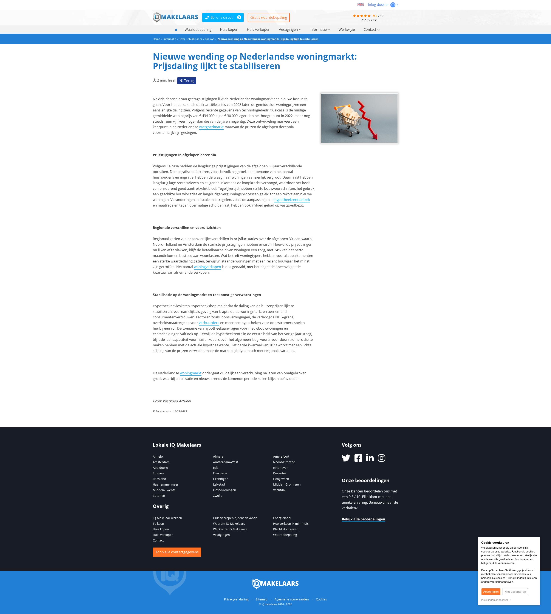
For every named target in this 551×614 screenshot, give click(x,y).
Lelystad (219, 484)
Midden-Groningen (287, 484)
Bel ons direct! (222, 17)
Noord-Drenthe (284, 462)
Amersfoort (281, 456)
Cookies (321, 599)
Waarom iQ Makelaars (229, 523)
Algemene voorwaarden (292, 599)
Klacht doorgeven (285, 529)
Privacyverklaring (236, 599)
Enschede (220, 473)
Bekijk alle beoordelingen (363, 519)
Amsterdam (161, 462)
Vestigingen (288, 29)
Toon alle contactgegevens (177, 552)
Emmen (158, 473)
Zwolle (217, 496)
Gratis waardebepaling (268, 17)
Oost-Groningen (224, 490)
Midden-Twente (164, 490)
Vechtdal (279, 490)
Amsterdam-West (225, 462)
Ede (215, 468)
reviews (368, 20)
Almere (218, 456)
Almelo (158, 456)
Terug (188, 80)
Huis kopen (229, 29)
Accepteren (491, 591)
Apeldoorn (160, 468)
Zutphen (159, 496)
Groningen (220, 479)
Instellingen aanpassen (495, 600)
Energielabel (282, 518)
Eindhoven (280, 468)
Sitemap (262, 599)
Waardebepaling (198, 29)
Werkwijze (347, 29)
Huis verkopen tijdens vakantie (235, 518)
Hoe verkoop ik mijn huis (291, 523)
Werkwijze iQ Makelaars (230, 529)
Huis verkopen (258, 29)
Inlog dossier (379, 4)
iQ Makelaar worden (167, 518)
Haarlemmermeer (165, 484)
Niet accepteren (515, 591)
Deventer (279, 473)
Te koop (158, 523)
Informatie (318, 29)
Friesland (159, 479)
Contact (370, 29)
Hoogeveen (281, 479)
